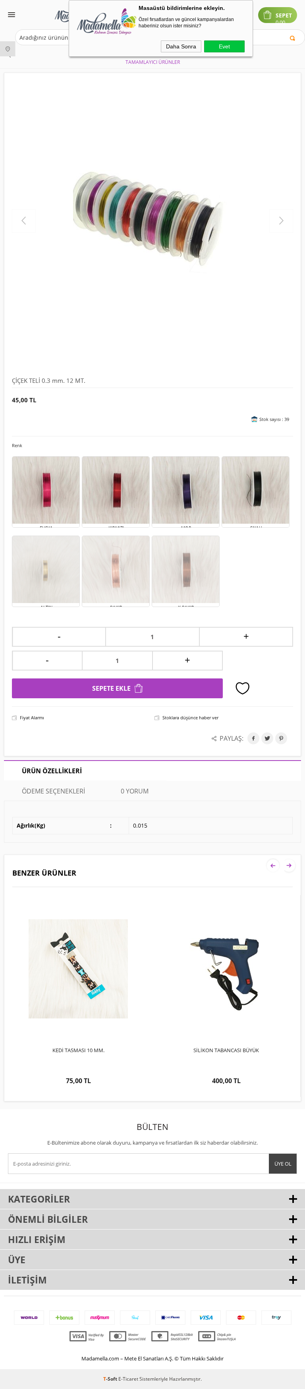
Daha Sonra (181, 46)
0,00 (280, 22)
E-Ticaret (128, 1379)
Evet (224, 46)
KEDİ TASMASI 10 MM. (78, 1050)
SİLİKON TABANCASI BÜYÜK (226, 1050)
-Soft (110, 1379)
